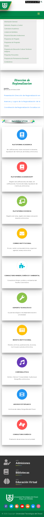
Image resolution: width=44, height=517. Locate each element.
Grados (6, 46)
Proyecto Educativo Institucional (14, 35)
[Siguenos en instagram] (38, 506)
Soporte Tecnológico (22, 308)
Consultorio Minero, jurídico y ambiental (22, 275)
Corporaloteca (22, 372)
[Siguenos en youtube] (22, 506)
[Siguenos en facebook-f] (6, 506)
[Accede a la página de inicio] (5, 5)
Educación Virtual (26, 482)
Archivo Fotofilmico (22, 404)
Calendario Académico (11, 29)
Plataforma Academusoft (22, 177)
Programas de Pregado (11, 39)
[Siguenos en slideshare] (33, 506)
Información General (10, 22)
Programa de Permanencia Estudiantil (16, 58)
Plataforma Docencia (22, 211)
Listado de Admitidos (11, 32)
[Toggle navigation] (38, 13)
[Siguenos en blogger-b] (17, 506)
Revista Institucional (22, 340)
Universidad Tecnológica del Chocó (29, 514)
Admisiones (23, 463)
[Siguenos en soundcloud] (28, 506)
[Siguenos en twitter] (11, 506)
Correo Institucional (22, 243)
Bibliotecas (22, 472)
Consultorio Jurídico (22, 434)
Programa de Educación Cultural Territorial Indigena (18, 50)
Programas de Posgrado (12, 42)
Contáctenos (8, 62)
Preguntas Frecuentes (11, 55)
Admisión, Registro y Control (13, 25)
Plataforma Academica (22, 144)
